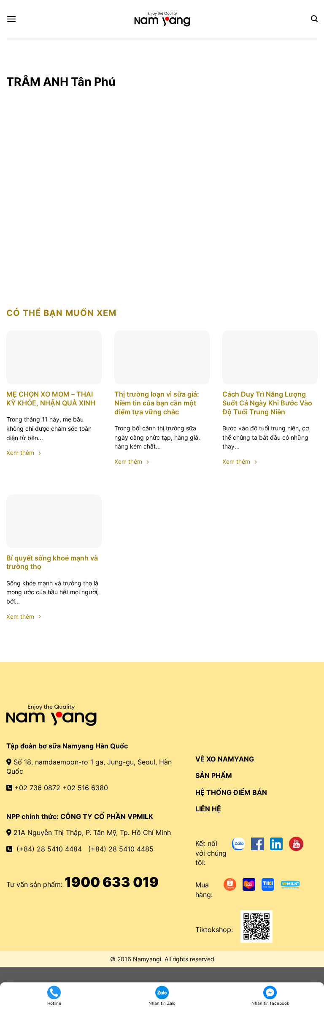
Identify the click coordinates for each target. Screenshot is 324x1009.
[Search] (314, 19)
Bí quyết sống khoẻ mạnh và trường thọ (52, 562)
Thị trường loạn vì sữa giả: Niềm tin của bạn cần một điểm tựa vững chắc (156, 403)
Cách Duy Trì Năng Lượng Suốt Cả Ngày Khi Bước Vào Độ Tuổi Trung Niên (267, 403)
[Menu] (11, 18)
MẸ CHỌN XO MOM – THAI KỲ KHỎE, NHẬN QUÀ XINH (50, 398)
